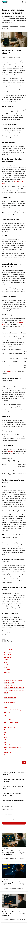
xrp (5, 755)
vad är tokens (7, 752)
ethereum (6, 717)
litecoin (5, 730)
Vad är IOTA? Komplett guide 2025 (13, 800)
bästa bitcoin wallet (9, 682)
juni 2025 (6, 662)
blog (5, 705)
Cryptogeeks (5, 26)
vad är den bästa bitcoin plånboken (12, 747)
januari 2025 (7, 670)
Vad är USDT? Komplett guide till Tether (13, 787)
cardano (6, 707)
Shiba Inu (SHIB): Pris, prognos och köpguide (14, 773)
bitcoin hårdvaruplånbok (10, 697)
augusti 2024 (7, 672)
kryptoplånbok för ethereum (11, 727)
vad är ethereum (8, 750)
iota (5, 725)
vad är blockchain (8, 745)
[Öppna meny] (25, 2)
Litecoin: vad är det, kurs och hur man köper (13, 780)
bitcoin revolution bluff (9, 702)
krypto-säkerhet (7, 455)
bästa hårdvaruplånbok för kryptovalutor (14, 690)
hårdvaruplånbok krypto (10, 720)
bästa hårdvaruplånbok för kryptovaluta (14, 687)
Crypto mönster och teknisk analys (12, 710)
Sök (2, 760)
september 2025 (8, 657)
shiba (5, 735)
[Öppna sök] (22, 2)
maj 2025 (6, 665)
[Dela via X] (5, 29)
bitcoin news (11, 451)
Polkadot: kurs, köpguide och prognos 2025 (12, 794)
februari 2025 (7, 667)
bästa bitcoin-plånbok (9, 685)
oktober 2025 (7, 655)
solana (5, 737)
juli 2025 (6, 660)
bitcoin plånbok (7, 700)
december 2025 (8, 650)
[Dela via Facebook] (2, 29)
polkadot (6, 732)
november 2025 (8, 652)
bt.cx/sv (19, 207)
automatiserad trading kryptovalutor (13, 680)
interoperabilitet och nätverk (11, 722)
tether (5, 740)
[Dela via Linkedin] (7, 29)
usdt (5, 742)
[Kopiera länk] (10, 29)
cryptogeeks (7, 712)
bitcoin (3, 7)
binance (6, 692)
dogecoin (6, 715)
